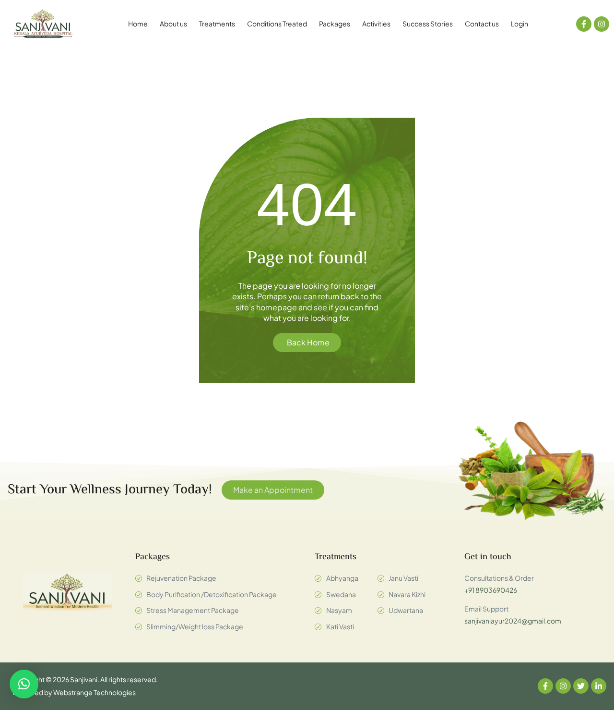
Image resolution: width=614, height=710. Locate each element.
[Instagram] (601, 24)
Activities (376, 23)
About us (173, 23)
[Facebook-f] (583, 24)
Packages (334, 23)
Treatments (217, 23)
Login (519, 23)
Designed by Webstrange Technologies (74, 692)
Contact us (482, 23)
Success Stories (427, 23)
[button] (24, 684)
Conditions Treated (277, 23)
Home (138, 23)
